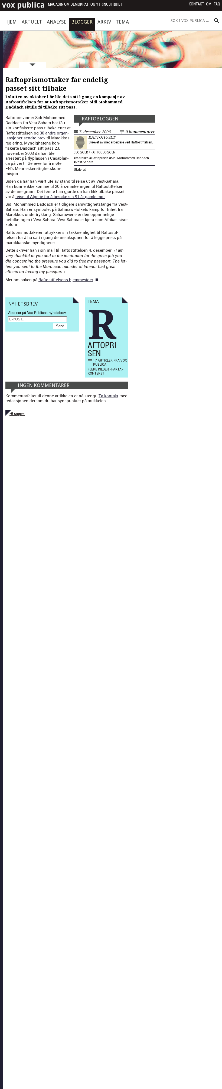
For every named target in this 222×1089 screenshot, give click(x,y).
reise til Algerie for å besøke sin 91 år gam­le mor (60, 196)
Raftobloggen (100, 119)
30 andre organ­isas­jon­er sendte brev (37, 135)
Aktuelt (32, 22)
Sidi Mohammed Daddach (130, 158)
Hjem (11, 22)
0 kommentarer (140, 131)
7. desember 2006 (95, 131)
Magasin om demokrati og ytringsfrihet (85, 4)
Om (208, 4)
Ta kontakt (108, 395)
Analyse (56, 22)
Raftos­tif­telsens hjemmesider (65, 279)
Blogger (82, 22)
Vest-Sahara (84, 162)
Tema (122, 22)
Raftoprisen (99, 158)
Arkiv (104, 22)
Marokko (82, 158)
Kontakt (196, 4)
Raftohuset (102, 137)
